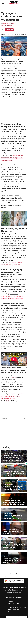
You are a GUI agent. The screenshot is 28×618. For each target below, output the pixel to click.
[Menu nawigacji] (3, 3)
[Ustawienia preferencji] (26, 463)
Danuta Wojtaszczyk (9, 23)
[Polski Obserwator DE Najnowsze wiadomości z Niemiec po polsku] (14, 3)
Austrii (14, 377)
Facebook (19, 574)
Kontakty (11, 574)
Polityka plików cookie (21, 616)
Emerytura (9, 29)
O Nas (3, 574)
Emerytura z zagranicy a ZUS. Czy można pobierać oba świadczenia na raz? (12, 396)
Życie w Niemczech (6, 25)
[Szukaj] (25, 3)
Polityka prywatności (11, 616)
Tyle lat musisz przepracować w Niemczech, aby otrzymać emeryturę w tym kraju (12, 296)
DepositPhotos (18, 597)
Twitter (3, 576)
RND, (7, 401)
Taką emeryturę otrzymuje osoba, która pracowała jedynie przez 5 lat (12, 157)
